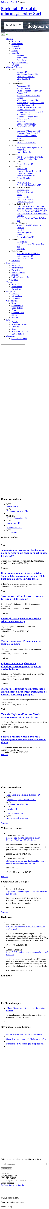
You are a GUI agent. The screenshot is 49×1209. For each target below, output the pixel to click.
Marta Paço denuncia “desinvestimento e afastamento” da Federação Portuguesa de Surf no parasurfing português (24, 691)
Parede (19, 194)
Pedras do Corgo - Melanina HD (30, 102)
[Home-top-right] (20, 462)
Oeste (13, 310)
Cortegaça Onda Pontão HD (28, 133)
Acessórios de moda (19, 331)
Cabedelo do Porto (24, 119)
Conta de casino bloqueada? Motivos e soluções (26, 1039)
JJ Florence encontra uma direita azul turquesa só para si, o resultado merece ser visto (26, 862)
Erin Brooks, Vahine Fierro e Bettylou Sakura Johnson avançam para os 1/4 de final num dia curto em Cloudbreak (23, 576)
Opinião (14, 279)
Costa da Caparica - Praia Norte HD (32, 209)
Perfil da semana (18, 272)
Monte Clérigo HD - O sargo (29, 225)
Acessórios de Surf (19, 324)
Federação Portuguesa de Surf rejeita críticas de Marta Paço (21, 620)
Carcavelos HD (23, 197)
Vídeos (9, 282)
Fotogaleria (11, 291)
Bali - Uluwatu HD (25, 258)
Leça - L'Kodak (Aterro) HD (29, 107)
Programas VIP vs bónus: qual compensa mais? (25, 1044)
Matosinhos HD (23, 114)
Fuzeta (19, 235)
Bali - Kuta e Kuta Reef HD (28, 253)
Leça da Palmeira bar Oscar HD (30, 112)
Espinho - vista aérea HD (17, 511)
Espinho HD (22, 121)
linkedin (21, 1185)
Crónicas (15, 65)
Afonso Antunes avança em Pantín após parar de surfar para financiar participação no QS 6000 (24, 553)
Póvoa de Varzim (24, 88)
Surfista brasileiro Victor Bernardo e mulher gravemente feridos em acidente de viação (23, 739)
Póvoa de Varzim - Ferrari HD (29, 91)
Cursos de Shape (18, 334)
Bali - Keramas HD (25, 256)
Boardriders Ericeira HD (27, 173)
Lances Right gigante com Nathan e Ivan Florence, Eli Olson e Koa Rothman (23, 839)
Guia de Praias (12, 301)
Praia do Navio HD (25, 164)
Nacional (20, 55)
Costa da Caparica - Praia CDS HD (21, 799)
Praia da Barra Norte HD (27, 135)
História (14, 51)
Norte (13, 303)
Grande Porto (17, 305)
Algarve (14, 317)
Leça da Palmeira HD (26, 110)
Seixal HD (21, 249)
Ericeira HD (22, 169)
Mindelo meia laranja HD (27, 100)
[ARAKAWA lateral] (20, 1081)
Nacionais (15, 41)
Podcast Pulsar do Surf (20, 277)
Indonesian (5, 2)
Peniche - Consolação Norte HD (30, 157)
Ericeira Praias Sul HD (26, 176)
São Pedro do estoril (25, 192)
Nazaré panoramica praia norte (29, 147)
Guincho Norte (23, 190)
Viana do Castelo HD (25, 77)
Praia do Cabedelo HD (26, 143)
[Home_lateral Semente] (20, 1115)
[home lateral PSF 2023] (20, 1148)
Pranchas (15, 322)
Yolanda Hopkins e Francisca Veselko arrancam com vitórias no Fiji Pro (21, 715)
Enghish (14, 2)
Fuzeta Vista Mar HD (25, 237)
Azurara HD (22, 93)
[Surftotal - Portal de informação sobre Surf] (7, 34)
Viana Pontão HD (24, 79)
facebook (5, 1185)
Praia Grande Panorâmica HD (29, 185)
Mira (19, 138)
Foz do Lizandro (23, 178)
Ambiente (15, 46)
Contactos (10, 336)
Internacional (22, 58)
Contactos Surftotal (19, 338)
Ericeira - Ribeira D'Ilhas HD (29, 171)
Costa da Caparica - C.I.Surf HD (30, 206)
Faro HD (20, 230)
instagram (13, 1185)
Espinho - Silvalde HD (26, 126)
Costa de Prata (17, 308)
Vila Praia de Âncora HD (27, 74)
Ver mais (4, 754)
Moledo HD (22, 72)
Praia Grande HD (24, 183)
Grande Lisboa (17, 312)
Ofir (18, 81)
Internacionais (17, 43)
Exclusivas (15, 270)
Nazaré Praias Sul (24, 152)
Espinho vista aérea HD (26, 124)
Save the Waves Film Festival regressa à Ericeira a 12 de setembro (22, 597)
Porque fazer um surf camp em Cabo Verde (24, 1034)
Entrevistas (10, 263)
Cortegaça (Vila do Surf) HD (29, 131)
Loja (8, 320)
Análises (15, 275)
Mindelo (20, 98)
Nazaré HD (21, 150)
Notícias (9, 39)
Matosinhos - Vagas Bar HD (28, 117)
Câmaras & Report (14, 67)
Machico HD (22, 242)
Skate (13, 329)
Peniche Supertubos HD (27, 159)
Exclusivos (16, 48)
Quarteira (20, 228)
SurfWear (15, 327)
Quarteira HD (12, 532)
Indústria (15, 53)
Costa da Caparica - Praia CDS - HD (32, 211)
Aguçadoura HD (24, 86)
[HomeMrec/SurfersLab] (20, 494)
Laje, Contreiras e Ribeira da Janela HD (23, 795)
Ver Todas (15, 261)
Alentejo (15, 315)
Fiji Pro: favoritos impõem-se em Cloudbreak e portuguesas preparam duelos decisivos (21, 666)
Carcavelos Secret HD (26, 199)
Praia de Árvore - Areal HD (28, 95)
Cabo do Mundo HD (25, 105)
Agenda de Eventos (19, 62)
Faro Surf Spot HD (25, 232)
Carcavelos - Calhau (25, 202)
